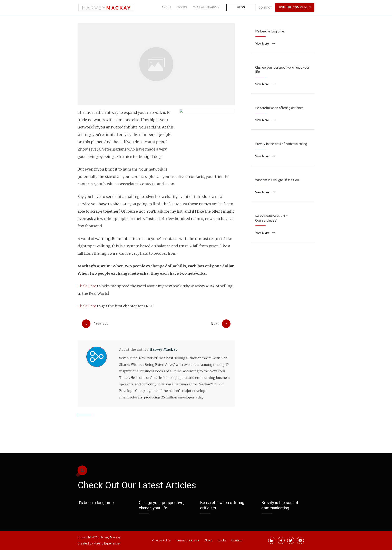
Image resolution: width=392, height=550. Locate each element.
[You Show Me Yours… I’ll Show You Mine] (156, 64)
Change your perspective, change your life (282, 76)
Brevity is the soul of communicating (282, 151)
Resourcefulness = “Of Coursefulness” (282, 225)
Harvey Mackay (163, 349)
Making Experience (107, 543)
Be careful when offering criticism (282, 115)
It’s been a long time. (282, 38)
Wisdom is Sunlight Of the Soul (282, 187)
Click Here (87, 286)
